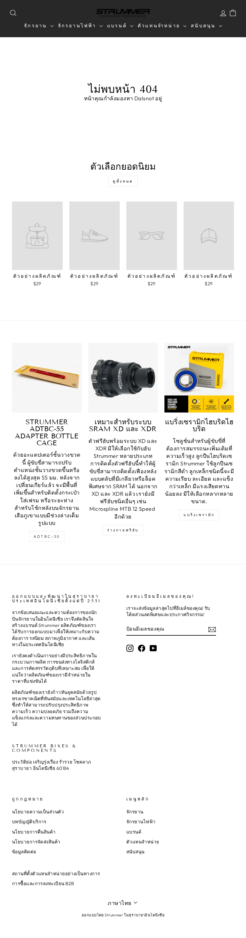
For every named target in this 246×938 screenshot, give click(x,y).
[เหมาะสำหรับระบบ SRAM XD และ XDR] (123, 378)
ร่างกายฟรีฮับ (123, 530)
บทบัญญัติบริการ (29, 822)
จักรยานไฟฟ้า (78, 26)
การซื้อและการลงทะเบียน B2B (43, 883)
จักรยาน (36, 26)
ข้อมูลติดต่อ (24, 852)
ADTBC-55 (47, 536)
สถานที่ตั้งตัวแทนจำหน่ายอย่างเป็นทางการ (56, 873)
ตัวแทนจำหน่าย (160, 26)
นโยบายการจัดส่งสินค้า (36, 842)
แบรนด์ (118, 26)
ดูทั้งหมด (123, 181)
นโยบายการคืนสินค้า (34, 832)
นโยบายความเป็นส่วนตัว (38, 812)
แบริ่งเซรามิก (199, 515)
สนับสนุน (204, 26)
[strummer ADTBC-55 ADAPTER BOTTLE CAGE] (47, 378)
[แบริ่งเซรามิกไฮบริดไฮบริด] (199, 378)
